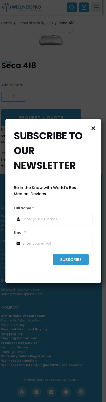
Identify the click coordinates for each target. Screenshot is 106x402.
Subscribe (70, 259)
